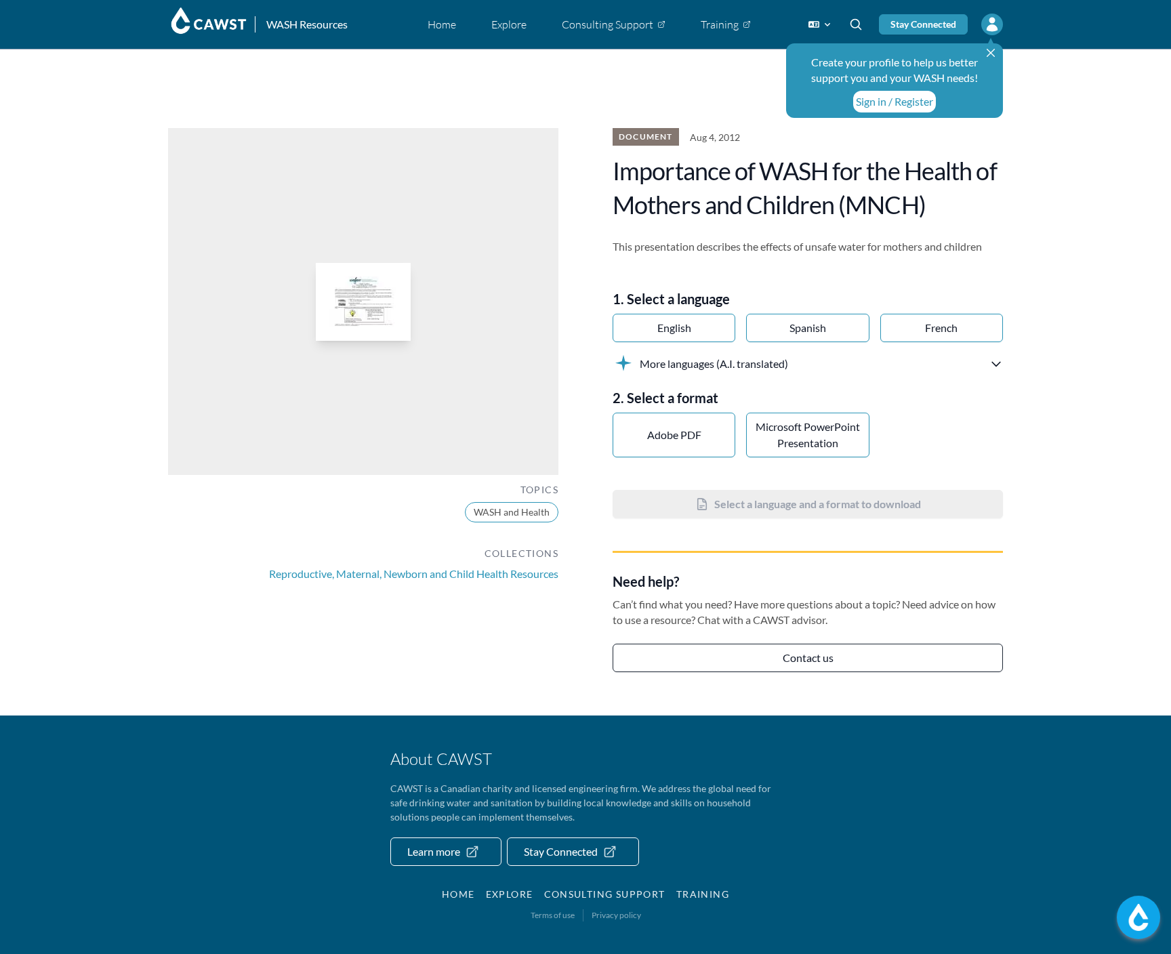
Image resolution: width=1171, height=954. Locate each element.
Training (702, 894)
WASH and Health (512, 512)
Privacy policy (616, 915)
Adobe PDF (674, 434)
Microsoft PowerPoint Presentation (808, 434)
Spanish (807, 327)
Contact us (808, 657)
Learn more (433, 851)
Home (458, 894)
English (674, 327)
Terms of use (553, 915)
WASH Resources (307, 24)
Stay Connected (923, 24)
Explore (509, 894)
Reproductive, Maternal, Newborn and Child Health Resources (413, 573)
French (941, 327)
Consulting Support (604, 894)
